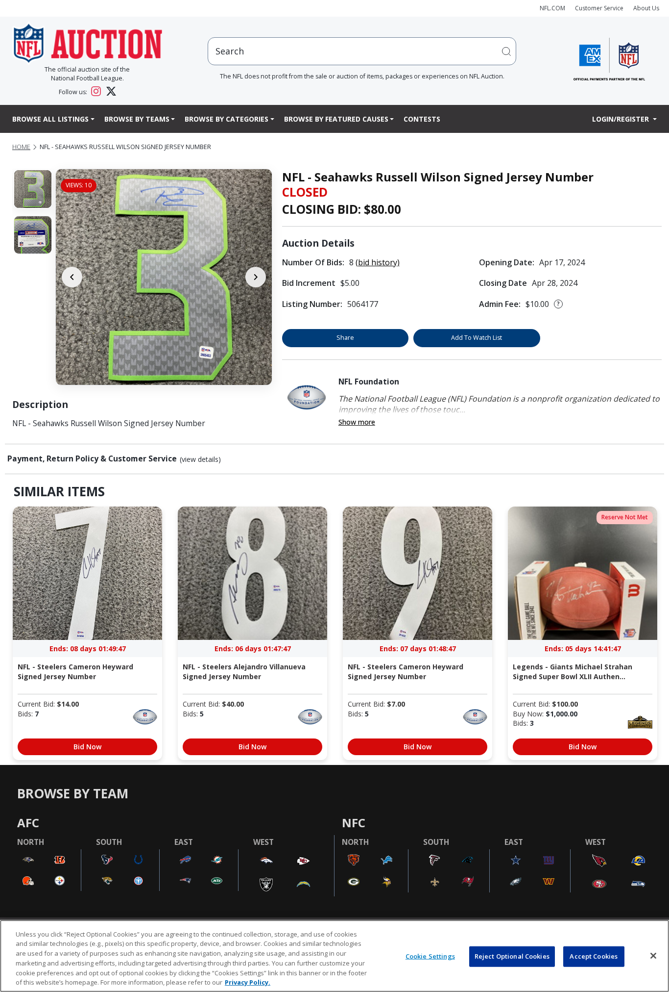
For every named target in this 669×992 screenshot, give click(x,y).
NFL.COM (552, 8)
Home (21, 147)
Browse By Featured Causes (336, 119)
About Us (646, 8)
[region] (334, 956)
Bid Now (87, 746)
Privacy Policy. (247, 981)
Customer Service (599, 8)
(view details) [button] (200, 459)
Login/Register (621, 119)
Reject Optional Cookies (512, 956)
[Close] (653, 956)
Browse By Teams (136, 119)
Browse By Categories (226, 119)
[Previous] (72, 277)
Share (345, 337)
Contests (422, 119)
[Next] (255, 277)
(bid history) (378, 262)
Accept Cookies (594, 956)
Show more (356, 422)
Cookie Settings (430, 956)
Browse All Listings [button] (50, 119)
